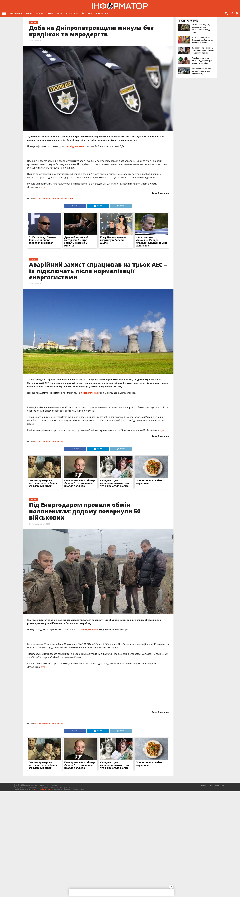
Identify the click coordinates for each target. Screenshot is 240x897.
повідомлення (75, 146)
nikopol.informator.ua (43, 789)
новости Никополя (52, 199)
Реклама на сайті (218, 785)
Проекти (101, 13)
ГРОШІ (50, 13)
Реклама (87, 13)
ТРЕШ (59, 13)
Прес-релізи (72, 13)
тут (43, 187)
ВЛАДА (39, 13)
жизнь (37, 199)
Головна (17, 13)
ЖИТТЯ (29, 13)
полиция (68, 199)
